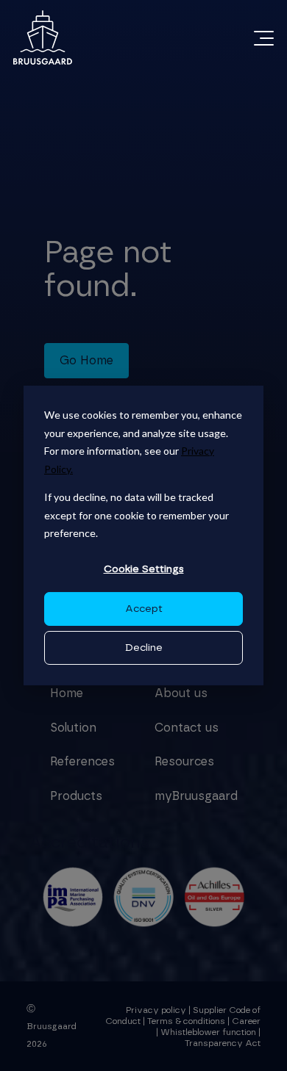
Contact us (187, 728)
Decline (144, 648)
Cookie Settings (144, 569)
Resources (184, 762)
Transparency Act (223, 1043)
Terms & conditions (186, 1021)
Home (66, 693)
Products (76, 796)
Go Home (86, 361)
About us (181, 693)
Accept (144, 609)
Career (246, 1021)
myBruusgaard (196, 796)
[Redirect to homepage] (42, 37)
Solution (73, 728)
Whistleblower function (209, 1032)
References (82, 762)
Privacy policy (156, 1010)
